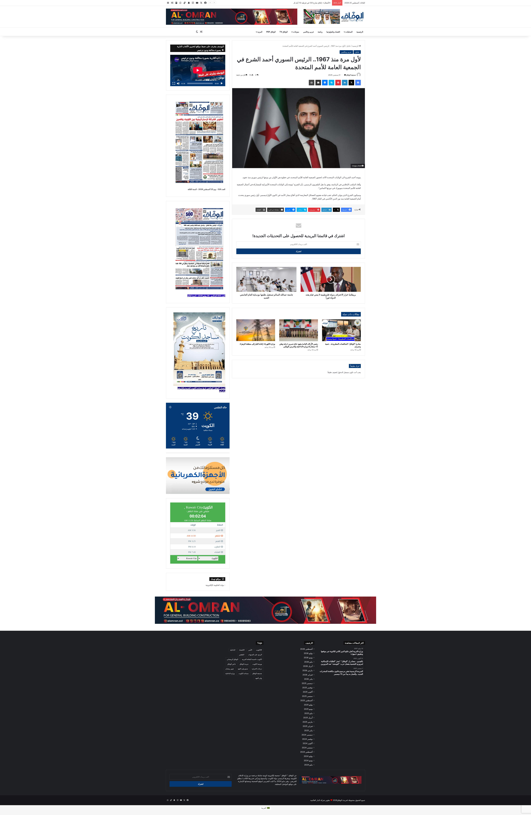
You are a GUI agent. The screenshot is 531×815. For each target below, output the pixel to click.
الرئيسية (359, 32)
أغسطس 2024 (306, 752)
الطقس (241, 655)
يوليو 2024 (308, 756)
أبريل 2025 (308, 717)
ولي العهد (258, 678)
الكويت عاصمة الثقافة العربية (252, 659)
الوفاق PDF (271, 32)
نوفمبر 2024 (307, 739)
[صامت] (178, 83)
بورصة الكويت (257, 664)
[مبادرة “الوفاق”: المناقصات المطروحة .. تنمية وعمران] (341, 330)
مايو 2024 (308, 765)
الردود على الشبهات (255, 655)
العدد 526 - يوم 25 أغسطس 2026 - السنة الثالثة (206, 189)
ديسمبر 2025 (307, 683)
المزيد (259, 32)
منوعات (296, 32)
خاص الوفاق (231, 664)
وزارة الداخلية (230, 673)
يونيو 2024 (308, 760)
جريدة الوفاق (244, 664)
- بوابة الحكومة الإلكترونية (215, 585)
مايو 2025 (308, 713)
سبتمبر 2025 (307, 696)
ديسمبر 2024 (307, 735)
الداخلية (232, 650)
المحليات (348, 32)
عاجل (349, 46)
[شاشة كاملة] (173, 83)
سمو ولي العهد (243, 669)
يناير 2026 (308, 679)
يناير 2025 (308, 730)
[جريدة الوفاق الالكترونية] (333, 16)
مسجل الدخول (343, 372)
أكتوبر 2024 (308, 743)
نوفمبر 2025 (307, 687)
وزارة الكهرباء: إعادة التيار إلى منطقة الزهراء (257, 344)
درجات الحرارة (257, 669)
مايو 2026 (308, 662)
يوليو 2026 (308, 653)
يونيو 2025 (308, 709)
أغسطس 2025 (306, 700)
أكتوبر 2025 (308, 692)
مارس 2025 (308, 722)
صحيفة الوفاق (351, 75)
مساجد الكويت (243, 673)
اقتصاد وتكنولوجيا (333, 32)
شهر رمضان (229, 669)
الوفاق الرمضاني (232, 659)
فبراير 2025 (308, 726)
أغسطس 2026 (306, 649)
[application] (197, 70)
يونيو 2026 (308, 657)
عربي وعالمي (308, 32)
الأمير (250, 650)
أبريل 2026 (308, 666)
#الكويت (259, 650)
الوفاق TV (283, 32)
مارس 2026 (307, 670)
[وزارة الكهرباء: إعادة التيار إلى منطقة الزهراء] (255, 330)
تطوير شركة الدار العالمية (320, 800)
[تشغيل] (221, 83)
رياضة (320, 32)
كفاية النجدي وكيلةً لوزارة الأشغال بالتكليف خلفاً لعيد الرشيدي (307, 3)
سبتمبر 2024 (307, 748)
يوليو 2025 (308, 705)
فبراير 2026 (308, 675)
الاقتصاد (241, 650)
